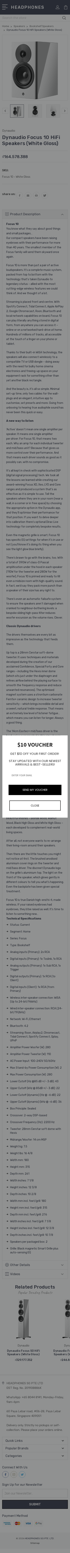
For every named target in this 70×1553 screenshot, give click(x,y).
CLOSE (35, 806)
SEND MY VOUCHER (35, 790)
